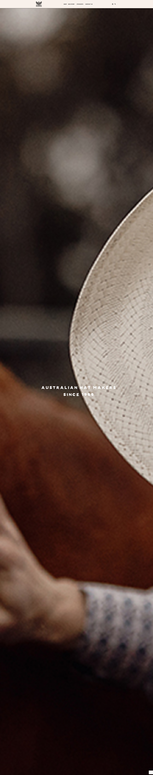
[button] (115, 4)
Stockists (80, 4)
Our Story (71, 4)
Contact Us (89, 4)
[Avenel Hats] (42, 4)
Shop (65, 4)
